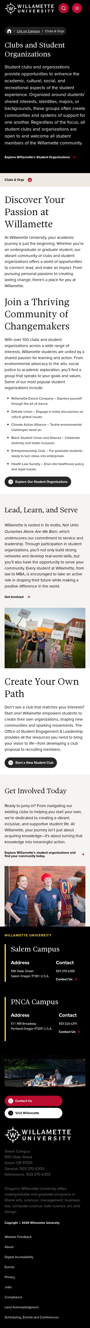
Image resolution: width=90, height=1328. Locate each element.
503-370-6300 (65, 971)
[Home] (9, 30)
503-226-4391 (68, 1023)
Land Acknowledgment (22, 1307)
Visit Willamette (27, 1113)
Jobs (8, 1287)
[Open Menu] (77, 8)
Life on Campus (28, 31)
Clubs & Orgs (14, 179)
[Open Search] (64, 8)
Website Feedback (18, 1236)
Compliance (13, 1297)
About (9, 1246)
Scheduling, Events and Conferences (32, 1317)
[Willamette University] (29, 8)
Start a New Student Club (34, 762)
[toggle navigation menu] (30, 180)
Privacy (10, 1277)
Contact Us (23, 1100)
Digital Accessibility (19, 1257)
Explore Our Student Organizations (41, 481)
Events (9, 1267)
